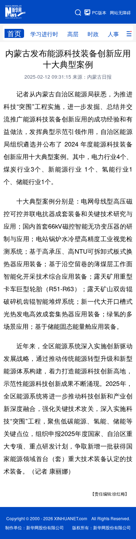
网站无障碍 (120, 12)
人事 (113, 34)
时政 (93, 34)
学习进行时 (44, 34)
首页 (14, 33)
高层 (72, 34)
